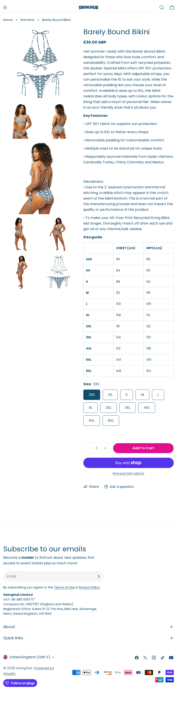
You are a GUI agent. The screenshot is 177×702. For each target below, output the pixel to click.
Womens (27, 20)
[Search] (161, 7)
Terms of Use (64, 587)
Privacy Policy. (89, 587)
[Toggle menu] (5, 7)
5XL (92, 420)
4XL (147, 407)
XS (110, 394)
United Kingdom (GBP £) (29, 657)
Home (8, 20)
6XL (111, 420)
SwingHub (24, 668)
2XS (92, 394)
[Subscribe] (98, 576)
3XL (127, 407)
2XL (108, 407)
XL (90, 407)
